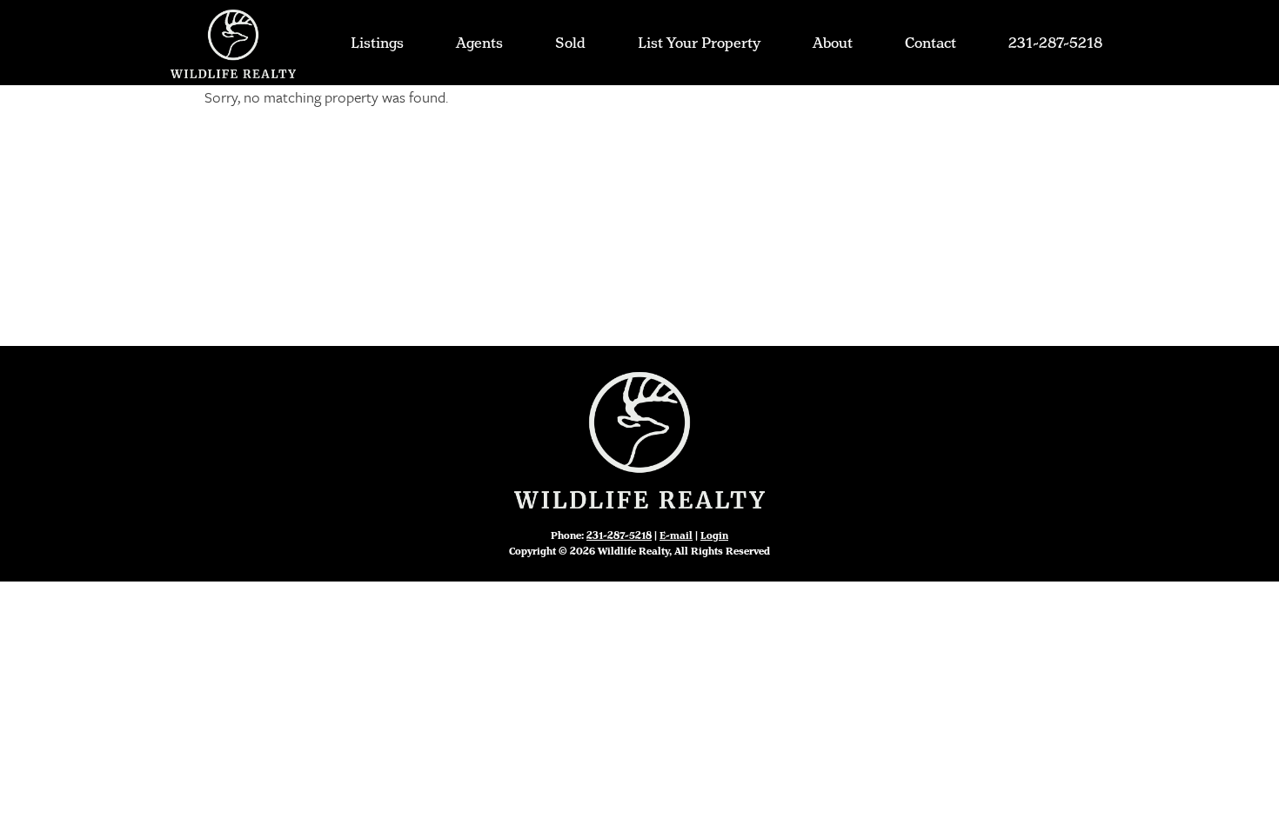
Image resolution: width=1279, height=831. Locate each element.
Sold (570, 43)
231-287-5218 (1055, 43)
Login (714, 536)
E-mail (676, 536)
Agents (479, 43)
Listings (377, 43)
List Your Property (699, 43)
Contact (930, 43)
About (833, 43)
